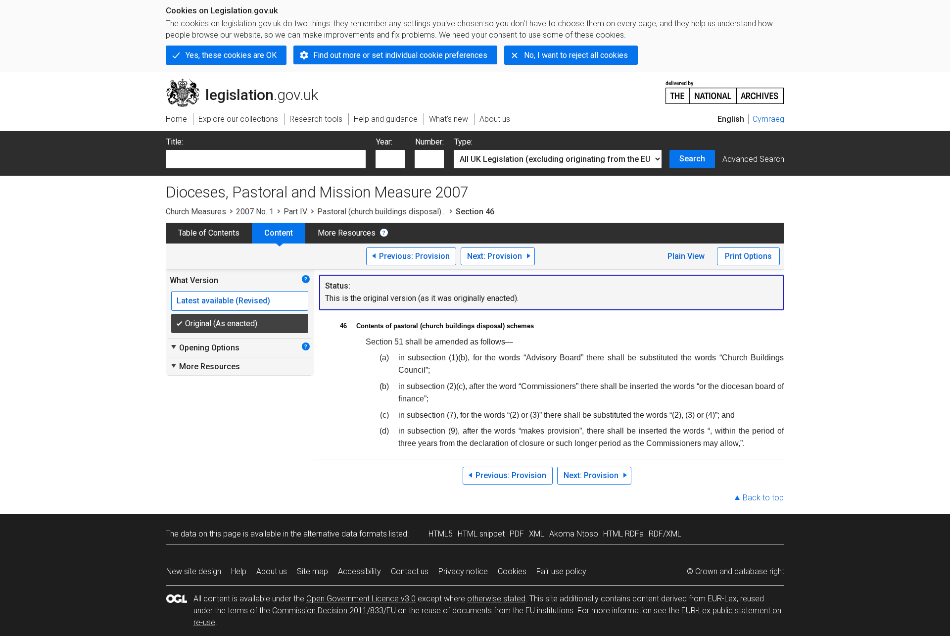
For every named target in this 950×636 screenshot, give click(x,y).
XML (536, 533)
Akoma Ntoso (573, 533)
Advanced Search (753, 159)
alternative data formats (345, 533)
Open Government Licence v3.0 (361, 598)
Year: (384, 142)
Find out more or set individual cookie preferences (400, 55)
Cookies (512, 571)
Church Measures (196, 211)
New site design (193, 571)
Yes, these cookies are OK (231, 55)
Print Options (748, 256)
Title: (174, 142)
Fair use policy (561, 571)
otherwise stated (496, 598)
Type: (463, 142)
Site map (312, 571)
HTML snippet (481, 533)
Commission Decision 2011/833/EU (334, 610)
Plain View (686, 256)
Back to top (763, 497)
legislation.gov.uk (247, 83)
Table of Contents (208, 233)
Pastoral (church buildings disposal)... (381, 211)
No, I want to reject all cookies (576, 55)
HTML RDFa (623, 533)
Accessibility (359, 571)
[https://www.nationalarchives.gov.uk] (724, 88)
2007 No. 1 (255, 211)
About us (271, 571)
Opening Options (204, 347)
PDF (517, 533)
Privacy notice (463, 571)
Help (238, 571)
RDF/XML (665, 533)
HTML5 (440, 533)
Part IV (295, 211)
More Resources (347, 233)
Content (278, 233)
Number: (429, 142)
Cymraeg (768, 119)
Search (692, 158)
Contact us (409, 571)
